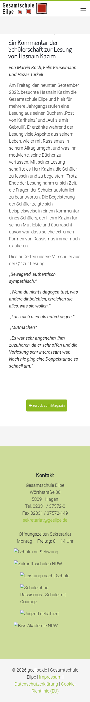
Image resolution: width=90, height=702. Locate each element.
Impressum (50, 677)
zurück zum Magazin (48, 405)
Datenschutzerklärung (36, 684)
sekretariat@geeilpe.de (45, 520)
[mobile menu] (83, 8)
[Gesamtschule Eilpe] (25, 8)
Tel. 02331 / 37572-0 (45, 506)
